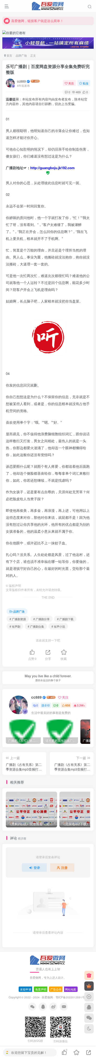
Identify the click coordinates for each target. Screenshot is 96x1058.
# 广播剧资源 (18, 619)
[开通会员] (89, 986)
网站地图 (70, 989)
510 (47, 705)
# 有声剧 (15, 626)
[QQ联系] (89, 1007)
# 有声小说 (58, 626)
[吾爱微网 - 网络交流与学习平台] (48, 960)
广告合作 (56, 989)
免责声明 (40, 989)
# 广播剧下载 (65, 619)
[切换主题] (89, 1028)
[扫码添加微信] (89, 1018)
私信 (85, 83)
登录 (37, 867)
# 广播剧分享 (41, 619)
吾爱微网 (47, 997)
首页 (9, 55)
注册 (64, 867)
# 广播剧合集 (36, 626)
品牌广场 (21, 55)
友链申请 (25, 989)
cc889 (21, 81)
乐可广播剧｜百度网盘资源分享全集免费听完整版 (48, 69)
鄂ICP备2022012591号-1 (71, 997)
